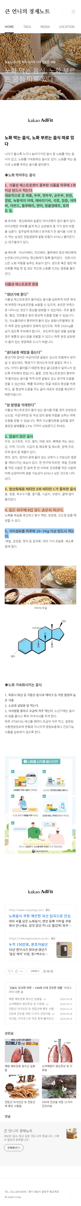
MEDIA (45, 26)
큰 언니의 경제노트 (27, 12)
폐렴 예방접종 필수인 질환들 (25, 999)
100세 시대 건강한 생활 (48, 988)
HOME (9, 26)
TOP (73, 1193)
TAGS (27, 26)
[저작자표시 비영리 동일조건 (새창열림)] (48, 971)
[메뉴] (73, 12)
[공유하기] (16, 971)
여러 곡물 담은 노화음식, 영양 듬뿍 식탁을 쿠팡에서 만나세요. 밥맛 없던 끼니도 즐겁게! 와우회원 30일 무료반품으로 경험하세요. (40, 923)
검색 (64, 12)
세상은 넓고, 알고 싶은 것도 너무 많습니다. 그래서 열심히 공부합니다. (31, 1138)
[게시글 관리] (21, 971)
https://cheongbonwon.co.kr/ (29, 938)
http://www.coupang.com (26, 910)
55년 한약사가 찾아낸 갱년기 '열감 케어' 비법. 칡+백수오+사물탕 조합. (28, 951)
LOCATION (67, 26)
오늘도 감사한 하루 (21, 988)
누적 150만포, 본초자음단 (28, 944)
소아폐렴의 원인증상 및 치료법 (26, 1004)
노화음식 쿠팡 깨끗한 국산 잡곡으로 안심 (40, 915)
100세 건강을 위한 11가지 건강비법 (30, 1014)
